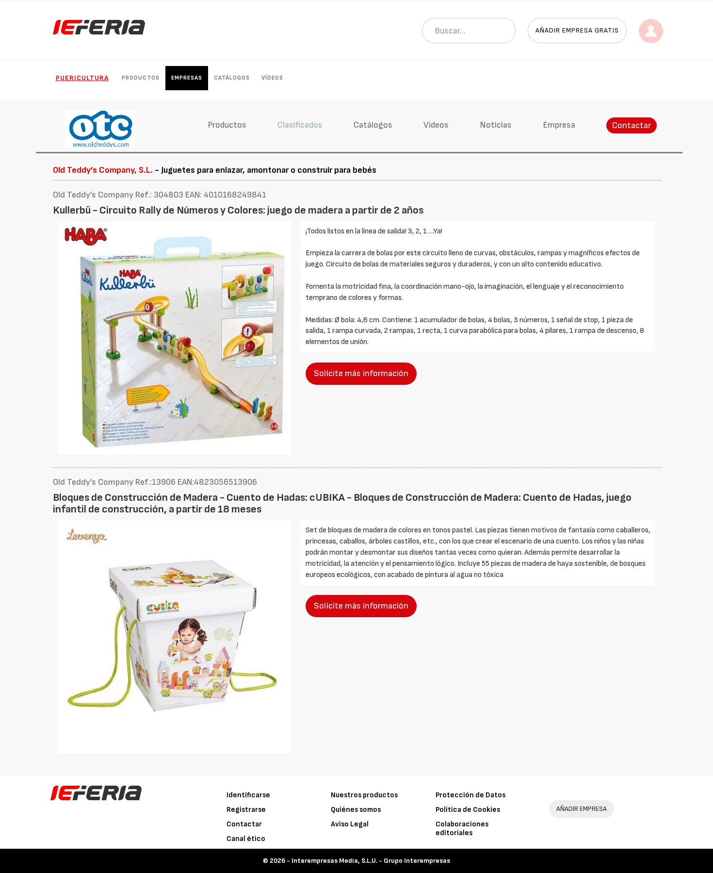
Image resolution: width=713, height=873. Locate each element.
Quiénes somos (356, 809)
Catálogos (232, 78)
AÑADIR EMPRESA (581, 809)
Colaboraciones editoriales (462, 829)
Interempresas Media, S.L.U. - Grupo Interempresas (371, 861)
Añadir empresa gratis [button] (577, 30)
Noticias (496, 125)
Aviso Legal (350, 824)
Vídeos (272, 78)
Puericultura (82, 78)
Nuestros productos (364, 795)
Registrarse (246, 809)
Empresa (559, 125)
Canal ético (246, 838)
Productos (141, 78)
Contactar (631, 125)
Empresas (186, 78)
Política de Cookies (468, 809)
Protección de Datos (470, 795)
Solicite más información (361, 373)
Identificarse (248, 795)
